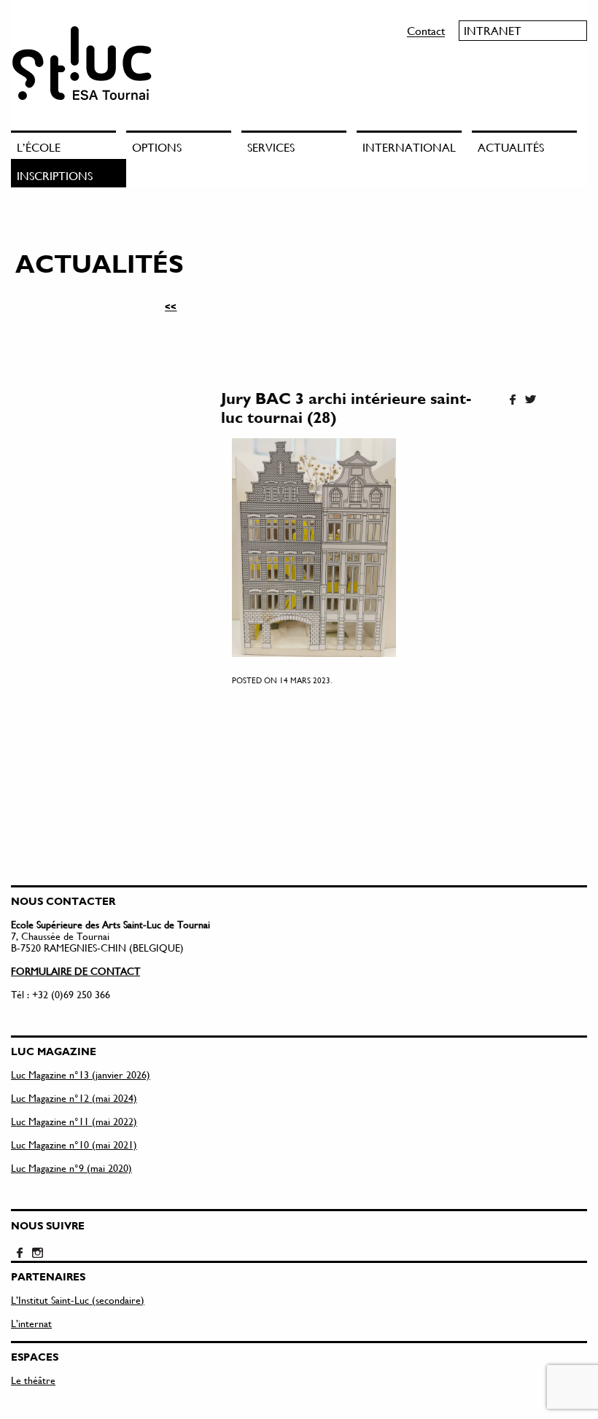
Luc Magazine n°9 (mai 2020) (71, 1167)
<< (170, 306)
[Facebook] (512, 400)
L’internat (31, 1323)
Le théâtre (33, 1380)
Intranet (492, 30)
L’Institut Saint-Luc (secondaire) (77, 1299)
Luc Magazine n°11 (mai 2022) (74, 1121)
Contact (426, 30)
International (409, 147)
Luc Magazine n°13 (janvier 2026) (80, 1074)
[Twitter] (530, 400)
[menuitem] (68, 145)
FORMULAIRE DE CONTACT (75, 971)
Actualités (511, 147)
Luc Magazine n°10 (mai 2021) (74, 1144)
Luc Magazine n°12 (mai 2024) (74, 1097)
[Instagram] (37, 1253)
